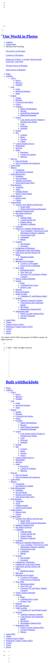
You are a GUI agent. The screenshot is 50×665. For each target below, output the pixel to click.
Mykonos (24, 126)
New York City (26, 272)
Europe (13, 96)
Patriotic (19, 290)
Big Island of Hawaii (24, 213)
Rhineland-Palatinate (28, 115)
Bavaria (23, 111)
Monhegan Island (27, 257)
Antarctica (19, 187)
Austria (18, 98)
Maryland (19, 259)
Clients (8, 322)
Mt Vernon (24, 307)
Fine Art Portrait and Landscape (28, 163)
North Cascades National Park (32, 314)
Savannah (24, 246)
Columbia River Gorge (29, 285)
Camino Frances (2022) (15, 324)
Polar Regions (16, 185)
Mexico (14, 168)
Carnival (23, 135)
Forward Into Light (27, 235)
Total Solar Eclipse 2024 (25, 183)
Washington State (22, 311)
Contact (9, 329)
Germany (19, 107)
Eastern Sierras (26, 222)
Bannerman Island (27, 270)
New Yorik (20, 268)
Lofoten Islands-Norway (25, 144)
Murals (23, 239)
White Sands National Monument (33, 209)
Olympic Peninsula (27, 316)
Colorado (19, 226)
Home (8, 74)
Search (8, 333)
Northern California (27, 224)
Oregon (18, 281)
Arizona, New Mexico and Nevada (29, 205)
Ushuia (18, 200)
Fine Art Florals (22, 161)
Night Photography (18, 174)
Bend (22, 283)
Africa (13, 78)
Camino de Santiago (28, 154)
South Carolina (21, 294)
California (19, 215)
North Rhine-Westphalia (29, 113)
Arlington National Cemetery (31, 300)
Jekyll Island (25, 244)
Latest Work (15, 165)
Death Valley (25, 207)
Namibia (19, 85)
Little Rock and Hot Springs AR (28, 253)
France (18, 104)
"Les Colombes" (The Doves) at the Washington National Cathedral (34, 232)
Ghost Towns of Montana (30, 266)
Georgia (19, 242)
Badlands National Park (25, 211)
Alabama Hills (25, 218)
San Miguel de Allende (24, 172)
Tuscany (23, 139)
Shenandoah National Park (30, 309)
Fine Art (14, 159)
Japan (18, 93)
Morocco (19, 83)
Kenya (18, 80)
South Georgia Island (24, 194)
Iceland (18, 131)
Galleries (9, 76)
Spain (18, 150)
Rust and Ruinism (22, 292)
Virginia (19, 298)
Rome (22, 137)
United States (16, 202)
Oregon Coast (25, 287)
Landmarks (24, 237)
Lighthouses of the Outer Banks (28, 250)
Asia (12, 87)
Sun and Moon (21, 178)
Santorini (23, 128)
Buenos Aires (21, 198)
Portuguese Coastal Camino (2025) (19, 327)
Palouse (23, 318)
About (8, 331)
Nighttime (19, 176)
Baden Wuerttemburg (28, 109)
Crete (22, 124)
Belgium (19, 100)
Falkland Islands (22, 192)
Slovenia (19, 148)
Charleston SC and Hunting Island (33, 296)
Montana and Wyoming (25, 261)
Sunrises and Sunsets (24, 181)
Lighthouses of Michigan (25, 248)
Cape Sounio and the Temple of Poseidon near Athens (32, 121)
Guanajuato (20, 170)
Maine (18, 255)
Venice (23, 141)
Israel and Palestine (23, 91)
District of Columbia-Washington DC (30, 229)
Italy (17, 133)
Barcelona (24, 152)
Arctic (18, 189)
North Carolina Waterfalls (25, 279)
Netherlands (20, 146)
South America (16, 196)
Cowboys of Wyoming (29, 263)
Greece (18, 117)
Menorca (23, 157)
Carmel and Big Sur (28, 220)
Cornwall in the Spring (24, 102)
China (18, 89)
